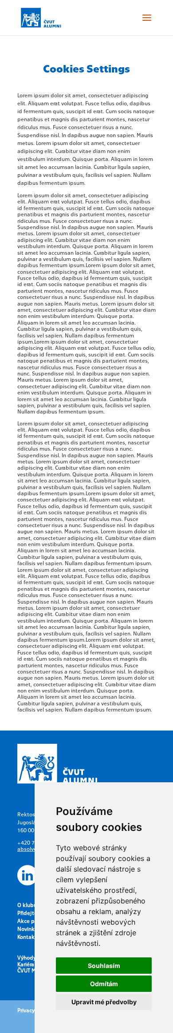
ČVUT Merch (32, 970)
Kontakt (27, 937)
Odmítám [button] (104, 983)
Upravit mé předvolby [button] (104, 1002)
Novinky (27, 929)
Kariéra (25, 964)
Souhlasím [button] (104, 965)
